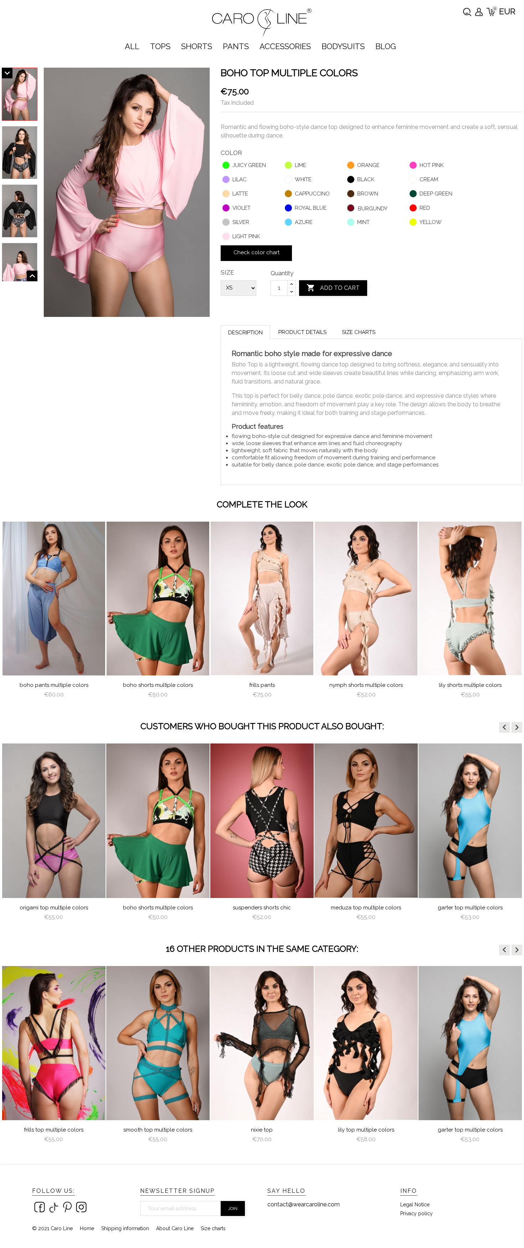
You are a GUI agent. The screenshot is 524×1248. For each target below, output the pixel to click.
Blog (385, 46)
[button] (504, 727)
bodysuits (343, 46)
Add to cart (333, 287)
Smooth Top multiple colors (157, 1130)
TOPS (160, 46)
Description (245, 332)
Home (87, 1228)
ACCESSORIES (285, 46)
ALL (132, 46)
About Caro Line (175, 1228)
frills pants (262, 685)
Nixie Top (262, 1130)
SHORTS (196, 46)
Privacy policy (416, 1213)
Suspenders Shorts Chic (262, 907)
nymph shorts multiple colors (366, 685)
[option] (54, 613)
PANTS (236, 46)
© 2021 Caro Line (52, 1228)
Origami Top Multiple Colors (54, 907)
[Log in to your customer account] (479, 12)
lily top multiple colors (366, 1130)
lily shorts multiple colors (470, 685)
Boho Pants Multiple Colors (54, 685)
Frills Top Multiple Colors (53, 1130)
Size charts (358, 332)
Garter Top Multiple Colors (470, 907)
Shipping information (125, 1228)
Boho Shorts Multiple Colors (158, 685)
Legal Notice (415, 1204)
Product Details (302, 332)
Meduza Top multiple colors (366, 907)
